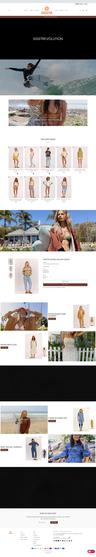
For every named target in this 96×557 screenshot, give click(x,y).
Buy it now (65, 284)
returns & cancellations (37, 545)
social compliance (36, 537)
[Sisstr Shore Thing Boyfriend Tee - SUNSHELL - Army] (64, 173)
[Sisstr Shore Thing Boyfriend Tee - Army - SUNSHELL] (79, 173)
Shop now (4, 347)
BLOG (56, 10)
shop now (52, 420)
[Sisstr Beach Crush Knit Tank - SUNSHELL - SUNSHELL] (32, 203)
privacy (34, 533)
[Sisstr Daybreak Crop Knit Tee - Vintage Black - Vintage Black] (49, 173)
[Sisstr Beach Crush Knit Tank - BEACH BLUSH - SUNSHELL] (16, 203)
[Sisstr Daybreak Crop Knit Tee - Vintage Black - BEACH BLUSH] (47, 173)
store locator (23, 535)
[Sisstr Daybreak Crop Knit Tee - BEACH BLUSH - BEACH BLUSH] (31, 173)
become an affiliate (24, 537)
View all (48, 142)
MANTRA (61, 10)
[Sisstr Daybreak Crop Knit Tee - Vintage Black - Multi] (46, 173)
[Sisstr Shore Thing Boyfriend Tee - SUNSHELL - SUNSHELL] (63, 173)
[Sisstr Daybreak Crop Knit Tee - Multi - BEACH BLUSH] (15, 173)
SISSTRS (37, 10)
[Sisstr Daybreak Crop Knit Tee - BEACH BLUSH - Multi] (30, 173)
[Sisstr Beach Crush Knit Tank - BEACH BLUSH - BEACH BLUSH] (15, 203)
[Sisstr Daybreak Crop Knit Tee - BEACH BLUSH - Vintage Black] (33, 173)
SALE (66, 10)
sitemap (34, 543)
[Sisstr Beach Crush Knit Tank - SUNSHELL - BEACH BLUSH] (31, 203)
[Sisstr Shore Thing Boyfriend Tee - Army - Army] (80, 173)
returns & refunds (36, 539)
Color (44, 269)
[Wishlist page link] (80, 10)
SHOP (26, 10)
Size (44, 274)
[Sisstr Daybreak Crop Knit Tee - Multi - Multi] (14, 173)
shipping (34, 541)
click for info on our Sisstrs (48, 386)
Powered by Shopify (48, 552)
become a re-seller (24, 539)
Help (21, 532)
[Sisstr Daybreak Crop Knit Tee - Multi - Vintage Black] (17, 173)
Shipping (49, 263)
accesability (35, 535)
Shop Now (12, 234)
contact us (22, 533)
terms (34, 532)
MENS (31, 10)
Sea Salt (45, 271)
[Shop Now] (48, 112)
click (47, 492)
